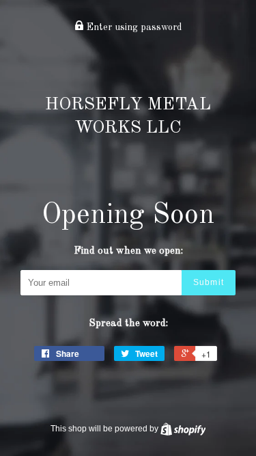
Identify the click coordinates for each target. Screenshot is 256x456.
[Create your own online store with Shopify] (183, 428)
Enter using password (133, 27)
